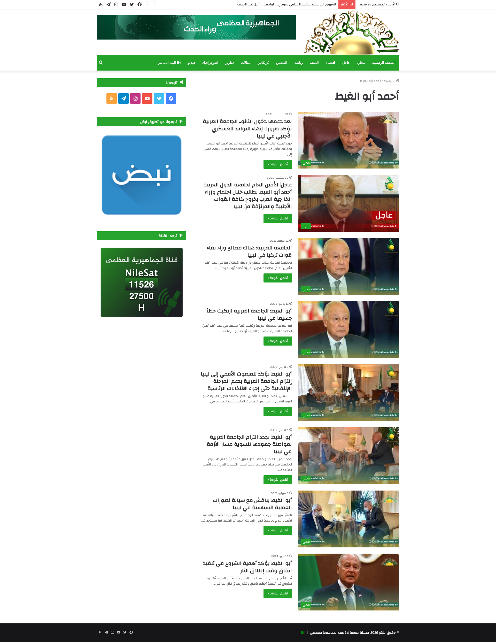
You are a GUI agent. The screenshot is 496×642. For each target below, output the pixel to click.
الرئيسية (390, 81)
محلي (361, 63)
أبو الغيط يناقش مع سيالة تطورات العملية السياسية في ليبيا (252, 503)
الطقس (281, 63)
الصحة (314, 63)
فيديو (191, 63)
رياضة (299, 63)
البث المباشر (167, 63)
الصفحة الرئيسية (384, 63)
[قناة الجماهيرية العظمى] (351, 32)
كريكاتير (263, 63)
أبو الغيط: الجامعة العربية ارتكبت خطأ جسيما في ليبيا (249, 314)
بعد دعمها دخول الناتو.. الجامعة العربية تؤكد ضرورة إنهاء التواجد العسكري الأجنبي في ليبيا (247, 129)
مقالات (246, 63)
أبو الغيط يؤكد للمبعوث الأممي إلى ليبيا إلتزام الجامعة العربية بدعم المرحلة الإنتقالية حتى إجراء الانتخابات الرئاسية (246, 381)
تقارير (230, 63)
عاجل (346, 63)
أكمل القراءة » (277, 164)
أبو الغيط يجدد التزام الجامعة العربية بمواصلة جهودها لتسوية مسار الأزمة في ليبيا (249, 444)
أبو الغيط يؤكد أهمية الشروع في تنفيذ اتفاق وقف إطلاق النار (247, 567)
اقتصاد (330, 63)
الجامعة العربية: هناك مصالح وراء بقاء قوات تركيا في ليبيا (249, 251)
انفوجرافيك (210, 63)
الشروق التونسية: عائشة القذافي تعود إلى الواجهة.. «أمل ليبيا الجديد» (286, 4)
